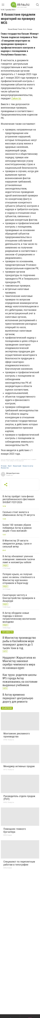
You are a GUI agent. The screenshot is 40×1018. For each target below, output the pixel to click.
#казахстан (5, 468)
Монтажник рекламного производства (16, 735)
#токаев (4, 466)
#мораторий (17, 466)
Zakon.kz (16, 98)
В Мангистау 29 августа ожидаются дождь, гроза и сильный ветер (17, 543)
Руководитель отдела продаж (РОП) (19, 798)
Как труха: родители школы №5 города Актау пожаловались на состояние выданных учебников (20, 680)
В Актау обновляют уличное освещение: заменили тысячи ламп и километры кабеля (19, 559)
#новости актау (28, 466)
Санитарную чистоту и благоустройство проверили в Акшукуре (19, 598)
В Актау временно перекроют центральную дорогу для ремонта (18, 698)
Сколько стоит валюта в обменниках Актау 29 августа (19, 514)
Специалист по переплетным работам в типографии (19, 863)
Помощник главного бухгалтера (14, 830)
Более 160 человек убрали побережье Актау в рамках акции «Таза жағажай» (17, 527)
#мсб (10, 466)
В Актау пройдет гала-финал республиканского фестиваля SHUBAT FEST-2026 (19, 499)
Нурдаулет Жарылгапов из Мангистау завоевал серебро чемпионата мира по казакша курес (19, 663)
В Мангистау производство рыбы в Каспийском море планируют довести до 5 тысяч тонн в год (19, 643)
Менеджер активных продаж (19, 766)
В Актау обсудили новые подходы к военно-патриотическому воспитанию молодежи (19, 617)
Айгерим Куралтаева (12, 473)
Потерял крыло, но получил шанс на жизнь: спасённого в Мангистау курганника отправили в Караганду (19, 579)
